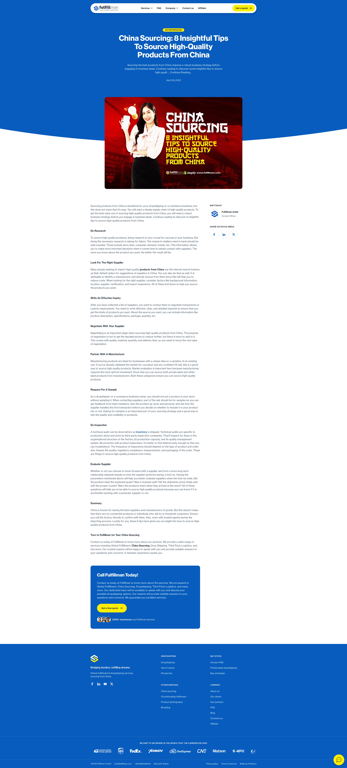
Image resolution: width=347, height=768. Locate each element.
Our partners (216, 702)
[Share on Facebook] (214, 234)
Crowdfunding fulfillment (173, 696)
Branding (165, 707)
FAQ (159, 8)
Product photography (172, 702)
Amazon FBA (217, 662)
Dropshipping (168, 662)
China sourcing (168, 691)
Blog (212, 713)
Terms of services (229, 764)
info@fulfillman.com (122, 764)
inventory (141, 432)
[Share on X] (233, 234)
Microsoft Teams (161, 764)
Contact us (188, 8)
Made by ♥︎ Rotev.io (248, 764)
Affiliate (202, 8)
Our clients (215, 696)
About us (214, 691)
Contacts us (216, 718)
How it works (167, 667)
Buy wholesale (217, 673)
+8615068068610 (143, 764)
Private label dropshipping (223, 667)
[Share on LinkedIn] (224, 234)
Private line (166, 673)
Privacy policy (212, 764)
